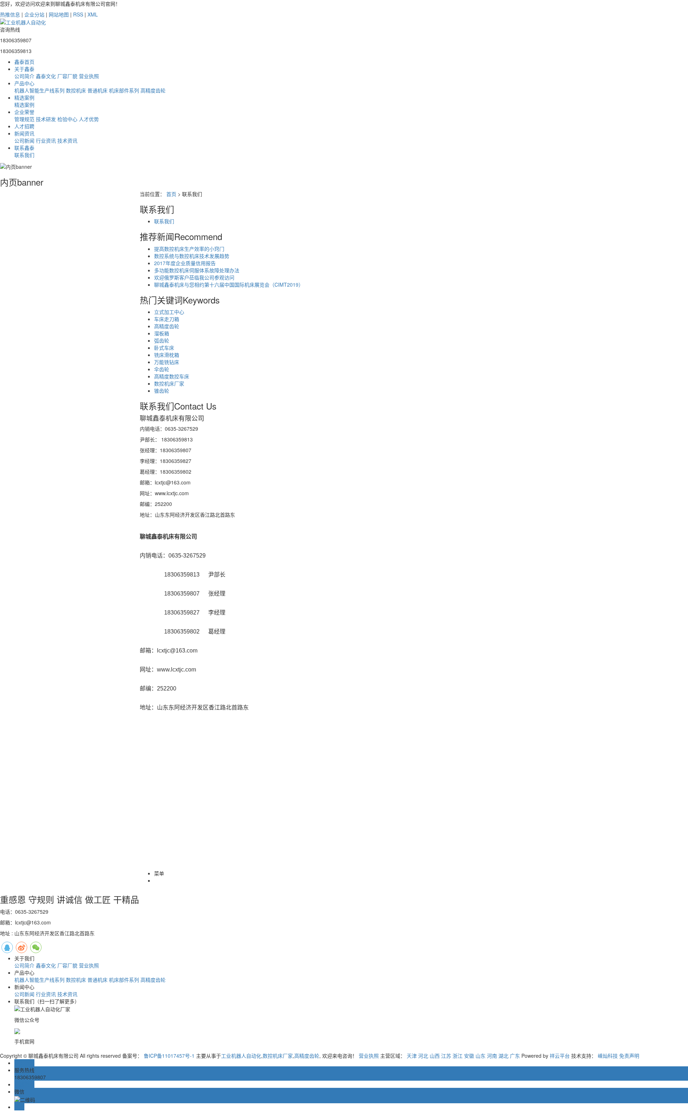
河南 (492, 1055)
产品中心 (24, 83)
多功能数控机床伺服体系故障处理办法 (196, 270)
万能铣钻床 (166, 361)
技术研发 (46, 119)
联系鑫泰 (24, 147)
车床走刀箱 (166, 318)
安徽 (469, 1055)
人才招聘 (24, 126)
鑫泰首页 (24, 61)
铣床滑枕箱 (166, 354)
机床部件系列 (124, 90)
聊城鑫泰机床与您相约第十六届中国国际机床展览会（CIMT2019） (229, 284)
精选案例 (24, 97)
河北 (423, 1055)
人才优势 (89, 119)
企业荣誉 (24, 111)
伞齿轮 (161, 369)
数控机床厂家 (169, 383)
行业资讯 (46, 140)
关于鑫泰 (24, 68)
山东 (481, 1055)
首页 (171, 193)
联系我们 (24, 154)
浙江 (458, 1055)
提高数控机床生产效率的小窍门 (189, 248)
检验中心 (67, 119)
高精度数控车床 (171, 376)
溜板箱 (161, 333)
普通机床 (97, 90)
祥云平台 (560, 1055)
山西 (435, 1055)
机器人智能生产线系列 (39, 90)
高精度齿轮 (153, 90)
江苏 (446, 1055)
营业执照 (89, 76)
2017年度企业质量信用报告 (185, 263)
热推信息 (10, 14)
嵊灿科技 (608, 1055)
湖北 (503, 1055)
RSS (78, 14)
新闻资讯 (24, 133)
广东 (515, 1055)
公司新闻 (24, 140)
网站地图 (59, 14)
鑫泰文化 (46, 76)
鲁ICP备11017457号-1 (169, 1055)
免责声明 (629, 1055)
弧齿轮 (161, 340)
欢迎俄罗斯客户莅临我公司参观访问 (194, 277)
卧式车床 (164, 347)
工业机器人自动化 (241, 1055)
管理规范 (24, 119)
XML (92, 14)
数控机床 (76, 90)
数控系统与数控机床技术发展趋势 (191, 255)
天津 (412, 1055)
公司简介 (24, 76)
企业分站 (34, 14)
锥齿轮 (161, 390)
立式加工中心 (169, 311)
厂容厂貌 (67, 76)
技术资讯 (67, 140)
